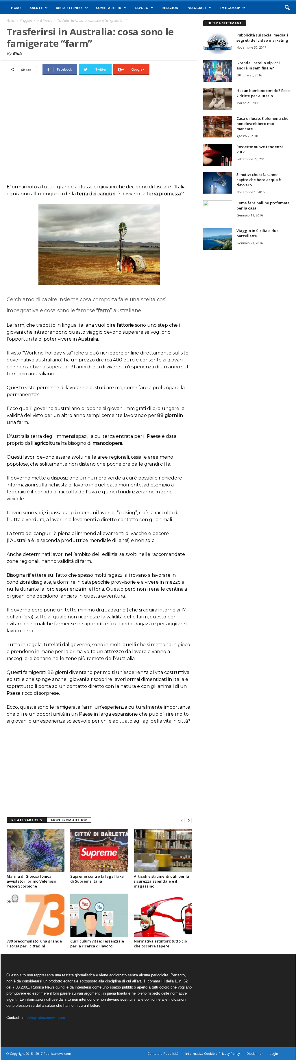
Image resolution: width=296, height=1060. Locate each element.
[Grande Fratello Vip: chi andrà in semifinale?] (217, 71)
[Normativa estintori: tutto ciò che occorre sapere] (163, 915)
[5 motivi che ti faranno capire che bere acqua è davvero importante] (217, 183)
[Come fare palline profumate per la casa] (217, 211)
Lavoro (141, 7)
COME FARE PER (108, 7)
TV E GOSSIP (230, 7)
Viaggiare (197, 7)
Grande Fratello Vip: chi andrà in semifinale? (258, 65)
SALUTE (36, 7)
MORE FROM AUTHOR (69, 820)
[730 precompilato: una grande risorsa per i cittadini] (35, 915)
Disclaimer (255, 1053)
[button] (287, 7)
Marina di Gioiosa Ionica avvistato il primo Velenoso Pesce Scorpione (31, 881)
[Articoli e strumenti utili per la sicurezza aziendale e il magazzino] (163, 850)
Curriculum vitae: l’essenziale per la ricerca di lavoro (97, 943)
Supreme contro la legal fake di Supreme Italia (97, 879)
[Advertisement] (99, 133)
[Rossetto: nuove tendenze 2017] (217, 155)
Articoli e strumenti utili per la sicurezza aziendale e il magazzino (161, 881)
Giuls (17, 53)
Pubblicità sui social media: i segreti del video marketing (262, 37)
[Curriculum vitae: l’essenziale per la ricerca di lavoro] (99, 915)
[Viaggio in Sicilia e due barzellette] (217, 239)
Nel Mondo (44, 21)
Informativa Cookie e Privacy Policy (212, 1053)
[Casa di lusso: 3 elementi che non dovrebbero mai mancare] (217, 126)
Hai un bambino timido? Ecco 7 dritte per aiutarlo (263, 93)
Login (274, 1053)
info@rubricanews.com (46, 1017)
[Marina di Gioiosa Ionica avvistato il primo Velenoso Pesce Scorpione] (35, 850)
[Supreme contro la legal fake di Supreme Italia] (99, 850)
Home (16, 7)
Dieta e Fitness (69, 7)
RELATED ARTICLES (26, 820)
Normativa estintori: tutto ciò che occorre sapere (160, 943)
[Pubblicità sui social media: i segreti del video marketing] (217, 43)
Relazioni (171, 7)
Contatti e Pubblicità (163, 1053)
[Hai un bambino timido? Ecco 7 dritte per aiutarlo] (217, 99)
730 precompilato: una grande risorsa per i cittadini (34, 943)
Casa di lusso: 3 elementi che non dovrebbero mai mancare (262, 123)
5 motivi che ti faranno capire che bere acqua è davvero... (258, 180)
